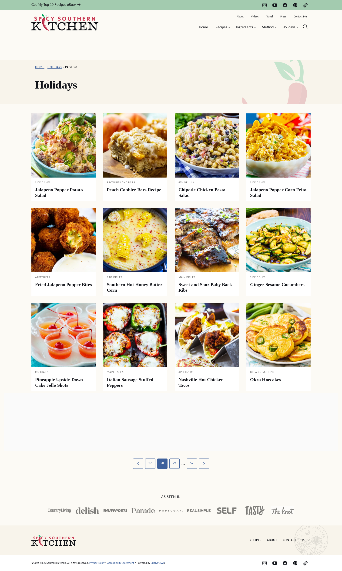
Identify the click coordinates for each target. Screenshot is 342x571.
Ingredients (244, 27)
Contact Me (300, 16)
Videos (255, 16)
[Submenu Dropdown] (229, 27)
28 (162, 463)
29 (174, 463)
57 (192, 463)
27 (150, 463)
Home (203, 27)
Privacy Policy (96, 563)
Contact (289, 540)
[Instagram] (264, 5)
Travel (269, 16)
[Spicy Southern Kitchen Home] (64, 22)
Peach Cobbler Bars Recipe (134, 189)
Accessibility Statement (120, 563)
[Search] (305, 27)
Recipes (221, 27)
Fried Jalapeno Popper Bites (63, 284)
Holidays (288, 27)
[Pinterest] (295, 5)
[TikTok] (305, 5)
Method (268, 27)
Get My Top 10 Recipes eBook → (55, 5)
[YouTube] (275, 5)
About (240, 16)
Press (283, 16)
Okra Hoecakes (265, 379)
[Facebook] (285, 5)
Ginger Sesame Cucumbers (277, 284)
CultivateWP (157, 563)
